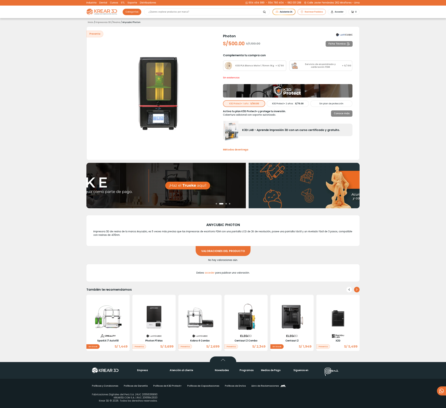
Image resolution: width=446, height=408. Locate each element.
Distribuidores (148, 2)
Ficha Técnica (337, 43)
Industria (91, 2)
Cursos (114, 2)
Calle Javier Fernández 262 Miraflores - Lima (333, 2)
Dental (103, 2)
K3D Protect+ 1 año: (244, 103)
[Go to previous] (349, 289)
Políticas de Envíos (235, 385)
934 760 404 (275, 2)
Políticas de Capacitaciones (203, 385)
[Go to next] (357, 289)
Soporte (132, 2)
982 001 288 (294, 2)
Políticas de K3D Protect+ (167, 385)
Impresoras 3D (103, 22)
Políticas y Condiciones (105, 385)
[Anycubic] (344, 35)
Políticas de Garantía (136, 385)
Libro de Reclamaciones (265, 385)
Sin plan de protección (331, 103)
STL (123, 2)
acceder (210, 272)
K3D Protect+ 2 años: (287, 103)
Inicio (90, 22)
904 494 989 (256, 2)
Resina (116, 22)
